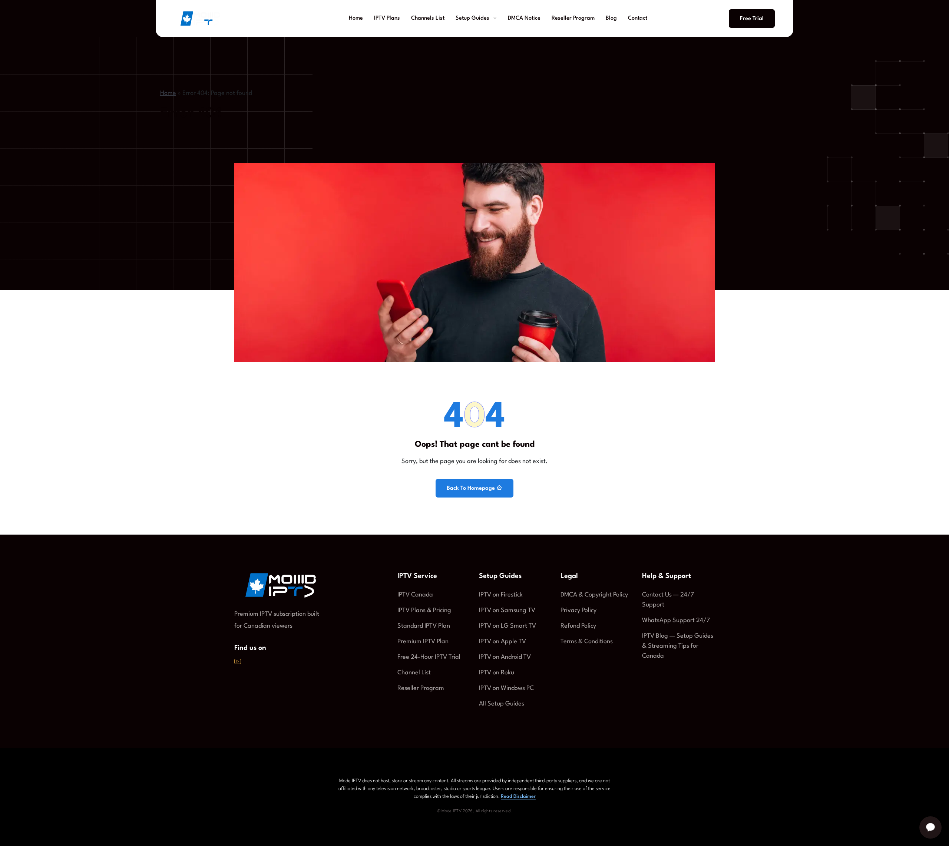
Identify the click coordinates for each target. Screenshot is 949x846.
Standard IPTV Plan (423, 626)
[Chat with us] (930, 827)
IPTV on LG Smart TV (507, 626)
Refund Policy (578, 626)
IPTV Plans (387, 18)
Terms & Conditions (587, 641)
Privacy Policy (578, 610)
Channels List (427, 18)
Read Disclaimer (518, 796)
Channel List (414, 673)
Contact (637, 18)
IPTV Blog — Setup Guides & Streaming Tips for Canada (677, 646)
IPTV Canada (415, 595)
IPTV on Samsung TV (507, 610)
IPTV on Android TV (505, 657)
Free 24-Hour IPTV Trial (428, 657)
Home (356, 18)
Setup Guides (472, 18)
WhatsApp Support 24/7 (676, 620)
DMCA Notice (524, 18)
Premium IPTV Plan (423, 641)
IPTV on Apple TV (502, 641)
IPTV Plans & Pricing (424, 610)
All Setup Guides (501, 704)
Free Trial (752, 19)
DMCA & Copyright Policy (594, 595)
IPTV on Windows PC (506, 688)
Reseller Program (573, 18)
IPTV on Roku (496, 673)
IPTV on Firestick (501, 595)
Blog (611, 18)
